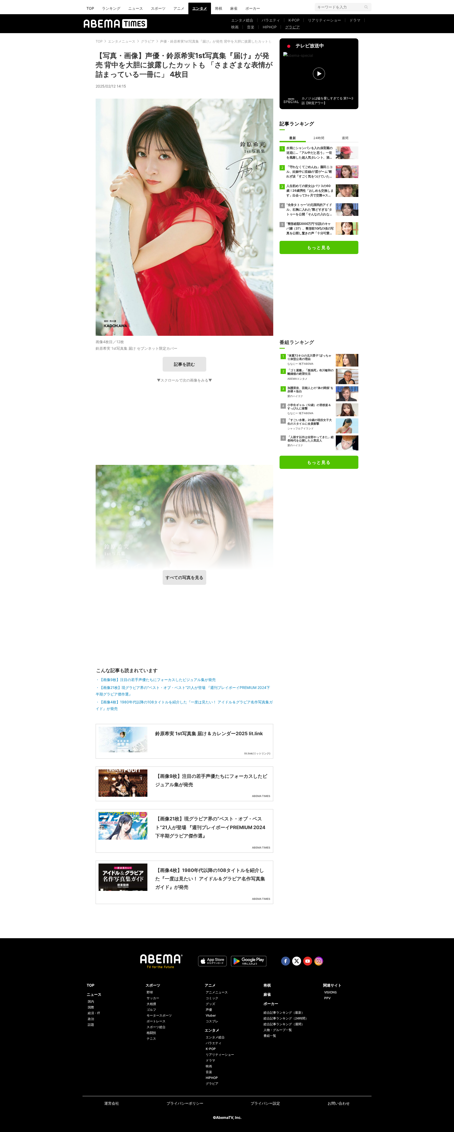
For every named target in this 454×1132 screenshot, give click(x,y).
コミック (212, 998)
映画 (235, 27)
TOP (90, 8)
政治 (91, 1019)
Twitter (296, 961)
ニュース (135, 8)
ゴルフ (151, 1010)
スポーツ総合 (156, 1027)
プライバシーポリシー (185, 1103)
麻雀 (234, 8)
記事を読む (184, 364)
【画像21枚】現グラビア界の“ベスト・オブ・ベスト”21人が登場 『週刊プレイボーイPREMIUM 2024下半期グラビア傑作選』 (183, 690)
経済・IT (94, 1013)
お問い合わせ (339, 1103)
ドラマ (354, 20)
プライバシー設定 (265, 1103)
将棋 (218, 8)
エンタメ (199, 8)
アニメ (178, 8)
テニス (151, 1038)
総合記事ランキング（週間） (284, 1024)
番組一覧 (270, 1036)
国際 (91, 1007)
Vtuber (211, 1015)
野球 (150, 992)
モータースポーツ (159, 1015)
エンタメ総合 (242, 20)
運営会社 (111, 1103)
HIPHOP (270, 27)
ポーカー (252, 8)
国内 (91, 1001)
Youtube (307, 961)
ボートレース (156, 1021)
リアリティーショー (324, 20)
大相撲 (151, 1004)
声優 (209, 1010)
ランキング (111, 8)
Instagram (318, 961)
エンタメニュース (121, 41)
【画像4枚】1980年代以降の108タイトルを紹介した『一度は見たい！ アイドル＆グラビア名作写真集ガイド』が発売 (184, 705)
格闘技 (151, 1033)
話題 (91, 1025)
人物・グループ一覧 (278, 1030)
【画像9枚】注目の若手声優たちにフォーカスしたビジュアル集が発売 (157, 679)
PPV (327, 998)
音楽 (250, 27)
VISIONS (330, 992)
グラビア (292, 27)
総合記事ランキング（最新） (284, 1012)
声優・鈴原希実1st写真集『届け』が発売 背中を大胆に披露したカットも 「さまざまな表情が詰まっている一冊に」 (249, 41)
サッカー (153, 998)
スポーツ (158, 8)
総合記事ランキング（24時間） (286, 1018)
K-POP (294, 20)
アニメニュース (217, 992)
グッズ (210, 1004)
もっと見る (319, 247)
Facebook (285, 961)
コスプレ (212, 1021)
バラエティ (271, 20)
